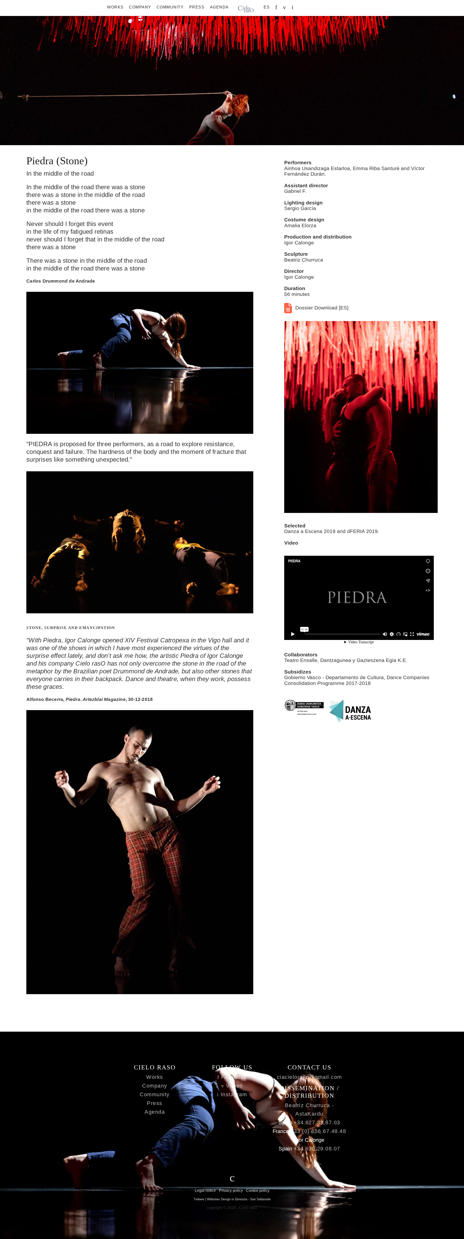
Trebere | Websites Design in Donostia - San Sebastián (232, 1199)
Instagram (233, 1094)
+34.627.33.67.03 (317, 1122)
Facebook (233, 1077)
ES (267, 7)
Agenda (219, 7)
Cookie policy (257, 1190)
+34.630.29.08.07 (317, 1149)
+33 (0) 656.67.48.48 (318, 1131)
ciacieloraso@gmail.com (309, 1077)
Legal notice (205, 1190)
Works (115, 7)
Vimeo (233, 1086)
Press (197, 7)
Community (170, 7)
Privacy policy (231, 1190)
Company (140, 7)
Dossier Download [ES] (321, 308)
